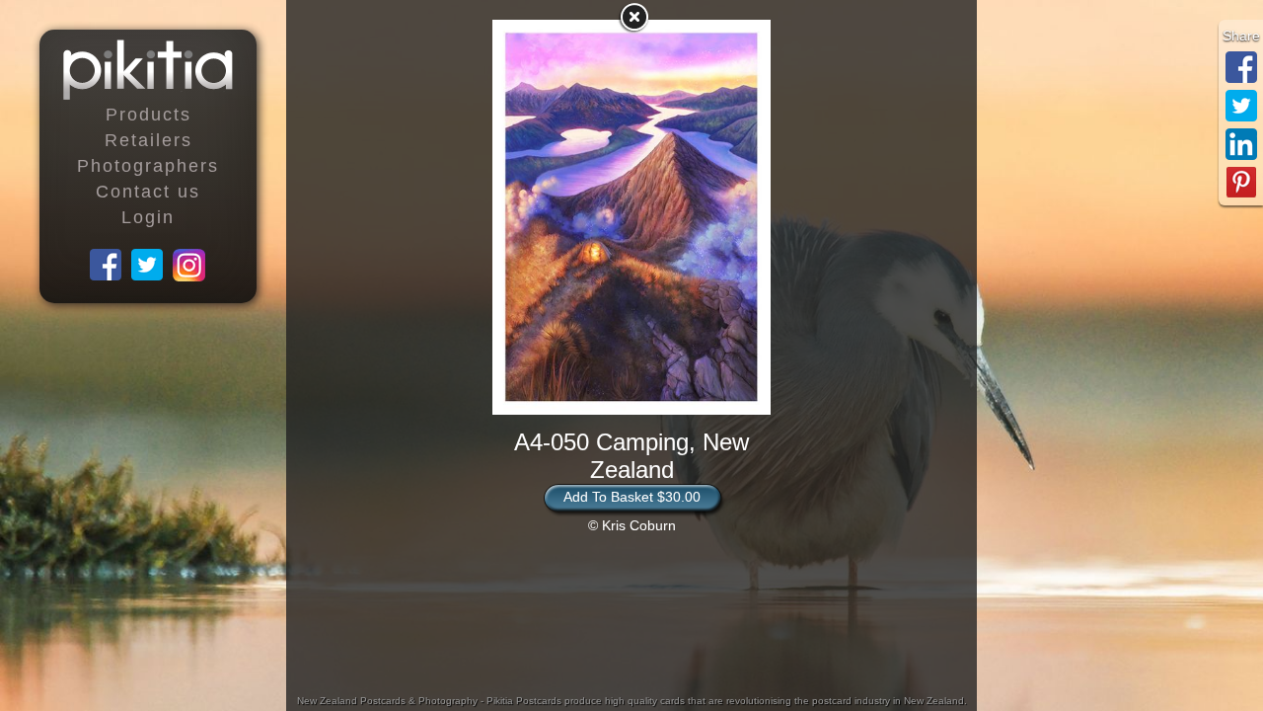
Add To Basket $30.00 (632, 497)
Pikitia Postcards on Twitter (148, 265)
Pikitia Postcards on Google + (189, 265)
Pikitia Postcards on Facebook (106, 265)
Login (148, 217)
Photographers (148, 166)
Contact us (148, 191)
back (633, 17)
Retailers (148, 140)
